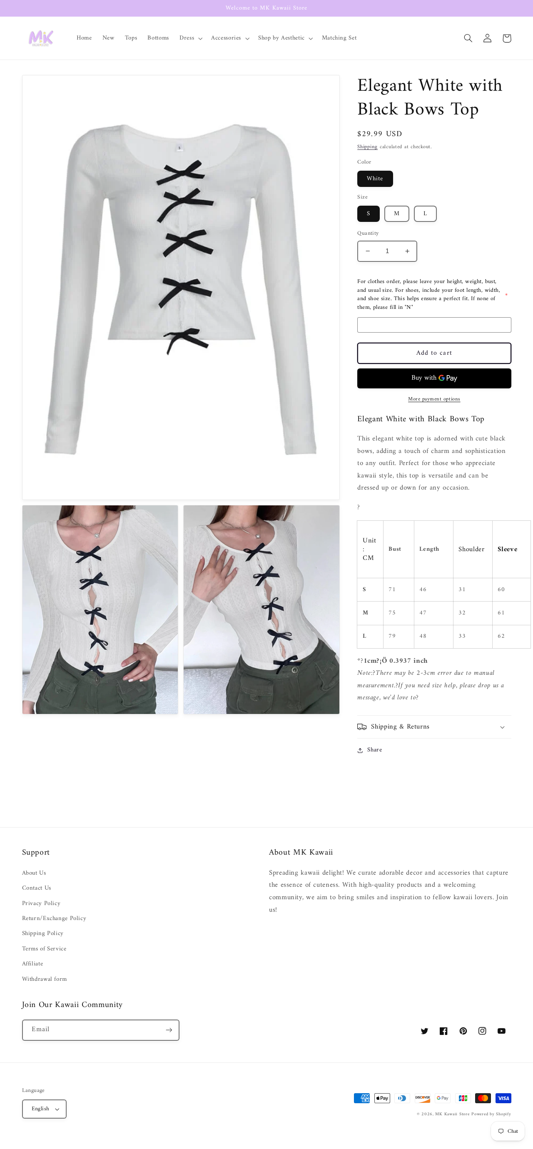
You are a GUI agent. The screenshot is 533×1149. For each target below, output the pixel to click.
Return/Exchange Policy (54, 918)
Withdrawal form (44, 979)
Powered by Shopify (491, 1114)
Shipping (367, 147)
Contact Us (36, 888)
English (41, 1109)
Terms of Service (44, 948)
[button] (190, 38)
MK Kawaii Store (452, 1114)
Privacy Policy (41, 903)
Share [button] (374, 750)
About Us (34, 873)
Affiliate (32, 963)
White (375, 178)
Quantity (368, 233)
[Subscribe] (168, 1030)
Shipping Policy (43, 933)
